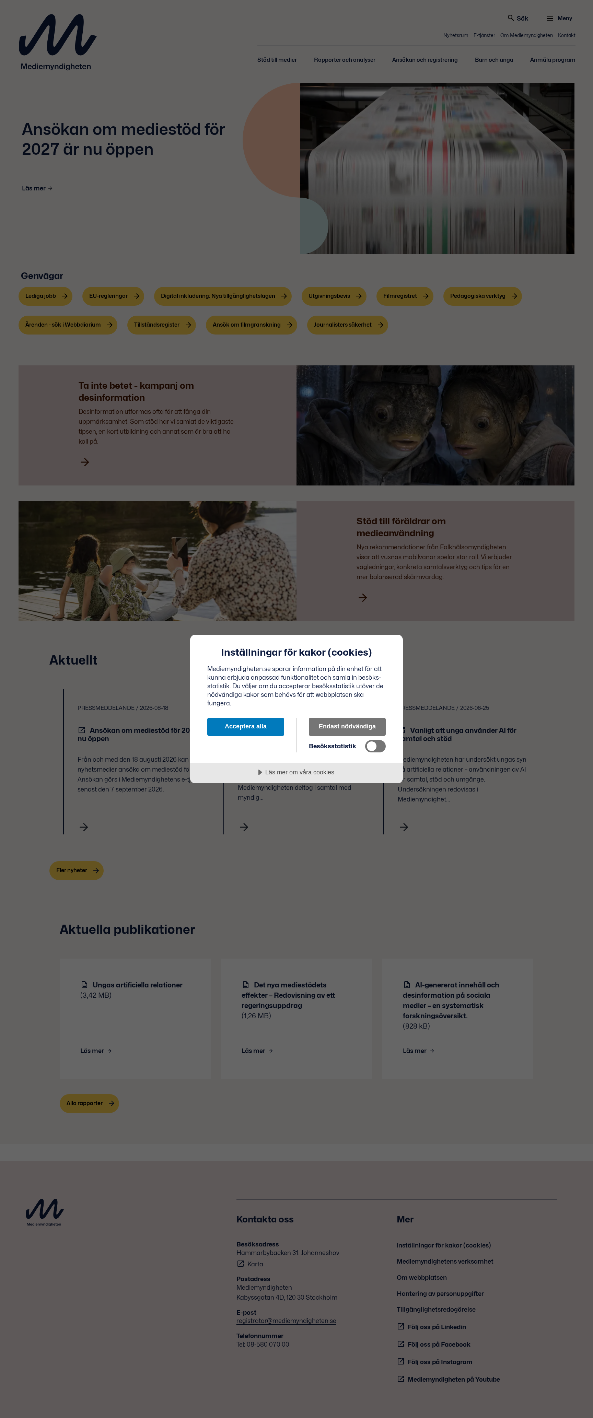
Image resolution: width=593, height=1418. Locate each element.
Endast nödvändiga (347, 726)
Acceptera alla (246, 726)
